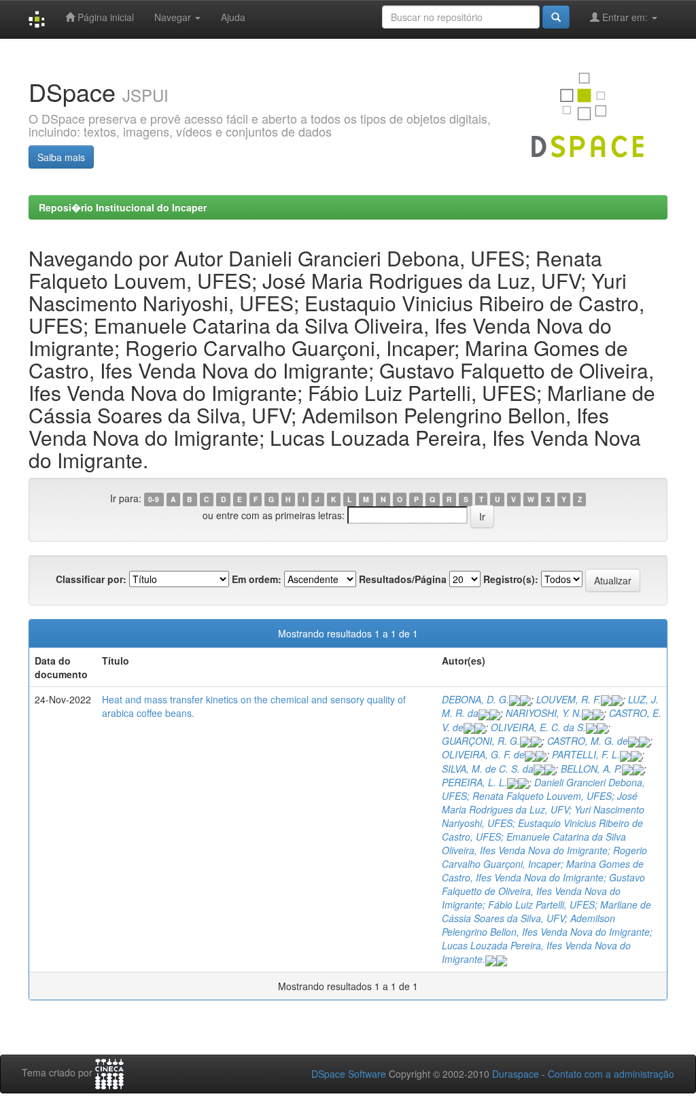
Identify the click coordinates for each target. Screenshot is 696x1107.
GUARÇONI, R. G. (481, 741)
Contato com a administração (611, 1073)
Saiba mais (61, 157)
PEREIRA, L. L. (474, 782)
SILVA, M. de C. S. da (488, 768)
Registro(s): (510, 579)
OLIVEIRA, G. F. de (483, 754)
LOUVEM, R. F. (568, 699)
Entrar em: (624, 17)
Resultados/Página (403, 579)
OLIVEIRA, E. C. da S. (538, 727)
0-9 (153, 499)
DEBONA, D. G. (475, 699)
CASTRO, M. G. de (587, 741)
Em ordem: (256, 579)
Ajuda (233, 17)
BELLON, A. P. (591, 768)
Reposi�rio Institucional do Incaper (123, 207)
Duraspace (515, 1073)
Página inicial (104, 17)
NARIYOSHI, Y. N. (544, 713)
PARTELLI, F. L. (586, 754)
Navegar (174, 17)
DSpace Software (348, 1073)
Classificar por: (91, 579)
